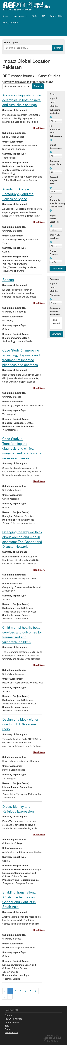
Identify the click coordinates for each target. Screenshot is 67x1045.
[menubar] (33, 19)
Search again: (11, 42)
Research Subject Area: (54, 180)
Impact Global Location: (54, 218)
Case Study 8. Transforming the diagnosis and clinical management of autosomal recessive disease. (22, 448)
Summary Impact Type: (56, 162)
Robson (8, 279)
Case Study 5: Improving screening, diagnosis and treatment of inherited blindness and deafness (21, 357)
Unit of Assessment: (56, 146)
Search (8, 1015)
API (43, 16)
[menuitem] (5, 16)
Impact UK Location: (55, 236)
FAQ (7, 1025)
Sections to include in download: (55, 311)
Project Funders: (54, 252)
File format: (55, 295)
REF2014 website (13, 1018)
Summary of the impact (16, 86)
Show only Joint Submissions (56, 132)
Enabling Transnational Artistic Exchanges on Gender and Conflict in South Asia (19, 899)
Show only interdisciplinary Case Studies (56, 203)
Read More (39, 128)
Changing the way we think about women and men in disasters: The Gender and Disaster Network (22, 539)
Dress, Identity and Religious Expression (18, 808)
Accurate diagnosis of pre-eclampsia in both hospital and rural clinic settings (21, 100)
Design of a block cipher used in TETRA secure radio (20, 724)
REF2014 (26, 6)
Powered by (53, 1035)
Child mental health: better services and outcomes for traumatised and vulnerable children (22, 634)
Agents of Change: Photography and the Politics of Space (18, 194)
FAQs (34, 16)
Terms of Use (56, 16)
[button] (51, 117)
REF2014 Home (10, 22)
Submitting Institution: (55, 111)
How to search (20, 16)
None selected (56, 321)
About (5, 16)
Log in (61, 31)
